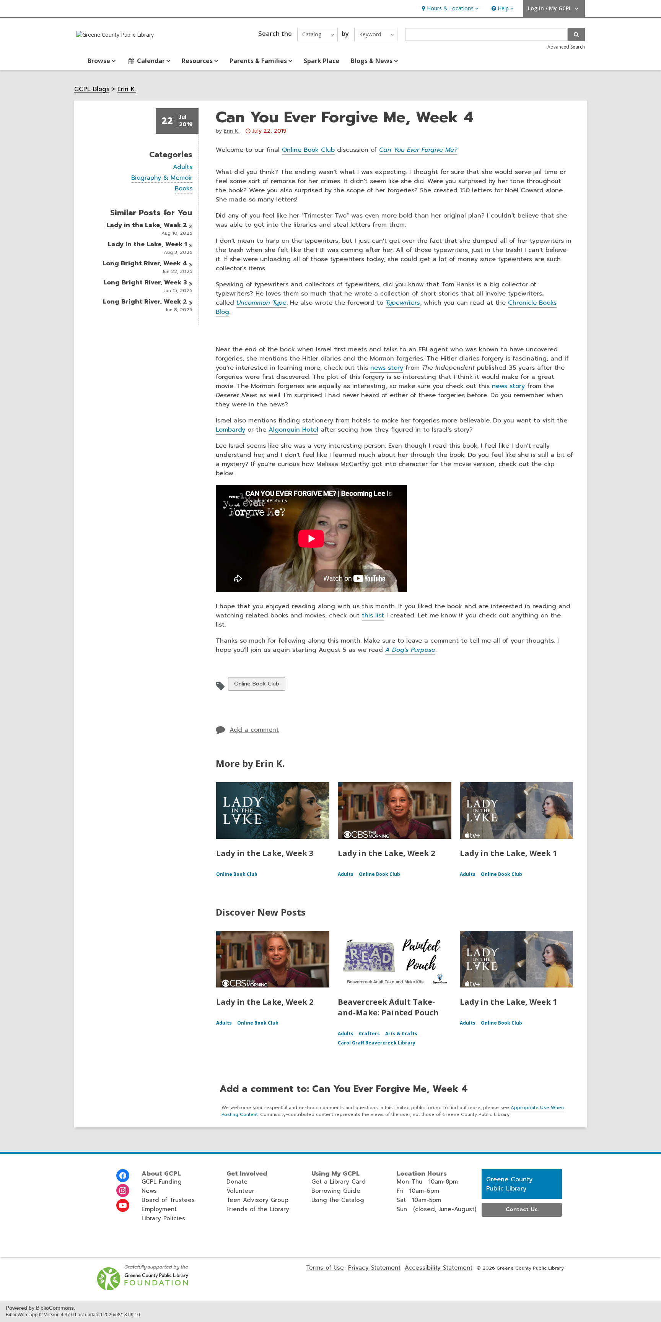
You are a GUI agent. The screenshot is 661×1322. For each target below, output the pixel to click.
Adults (182, 167)
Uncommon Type (261, 302)
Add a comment (254, 729)
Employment (159, 1209)
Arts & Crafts (401, 1033)
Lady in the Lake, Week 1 (508, 853)
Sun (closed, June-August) (436, 1209)
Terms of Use (325, 1268)
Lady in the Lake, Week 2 (386, 853)
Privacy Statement (374, 1268)
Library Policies (163, 1218)
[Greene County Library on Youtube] (122, 1205)
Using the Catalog (337, 1200)
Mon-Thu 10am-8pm (427, 1181)
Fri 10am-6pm (418, 1191)
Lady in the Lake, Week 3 (264, 853)
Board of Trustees (168, 1200)
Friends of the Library (257, 1209)
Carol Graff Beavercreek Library (376, 1042)
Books (183, 188)
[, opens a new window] (143, 1288)
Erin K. (126, 89)
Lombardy (230, 429)
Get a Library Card (338, 1181)
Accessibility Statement (438, 1268)
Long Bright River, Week (145, 263)
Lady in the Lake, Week (146, 225)
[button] (449, 8)
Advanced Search (566, 47)
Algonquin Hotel (293, 429)
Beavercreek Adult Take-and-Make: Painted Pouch (388, 1007)
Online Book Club (308, 149)
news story (386, 367)
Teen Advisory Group (257, 1200)
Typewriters (403, 302)
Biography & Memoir (161, 178)
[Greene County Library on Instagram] (122, 1190)
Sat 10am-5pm (419, 1200)
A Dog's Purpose (410, 650)
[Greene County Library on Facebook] (122, 1175)
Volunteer (240, 1191)
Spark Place (321, 61)
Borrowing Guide (335, 1191)
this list (373, 615)
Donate (236, 1181)
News (149, 1191)
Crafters (369, 1033)
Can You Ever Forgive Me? (418, 149)
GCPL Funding (162, 1181)
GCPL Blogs (91, 89)
